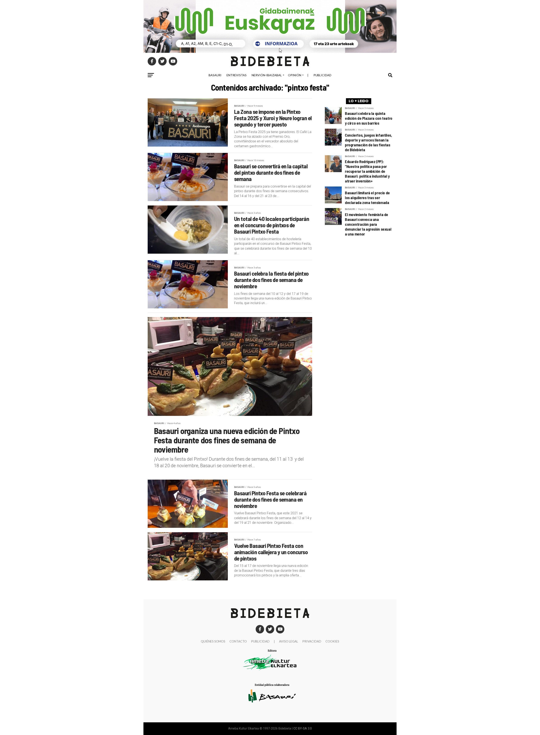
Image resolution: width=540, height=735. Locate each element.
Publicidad (322, 75)
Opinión (294, 75)
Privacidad (311, 641)
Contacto (238, 641)
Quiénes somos (213, 641)
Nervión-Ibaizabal (267, 75)
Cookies (332, 641)
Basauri (215, 75)
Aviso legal (288, 641)
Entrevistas (237, 75)
